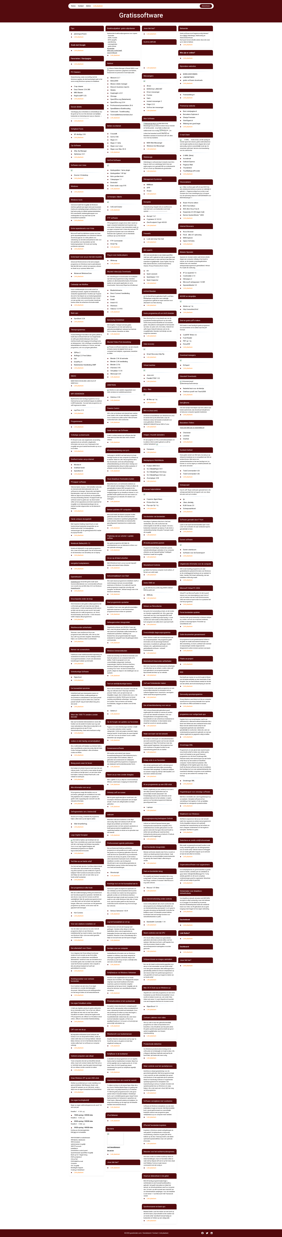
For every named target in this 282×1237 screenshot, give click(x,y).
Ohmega (113, 96)
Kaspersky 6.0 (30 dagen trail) (193, 212)
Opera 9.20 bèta (188, 241)
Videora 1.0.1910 (116, 309)
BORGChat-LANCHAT (154, 89)
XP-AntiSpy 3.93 (80, 134)
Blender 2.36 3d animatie (119, 358)
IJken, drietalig (188, 502)
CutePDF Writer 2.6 (190, 335)
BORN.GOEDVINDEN (190, 74)
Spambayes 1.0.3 (153, 277)
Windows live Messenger (156, 146)
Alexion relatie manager (118, 84)
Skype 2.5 (113, 140)
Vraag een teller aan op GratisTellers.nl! (192, 427)
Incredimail (187, 159)
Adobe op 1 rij (188, 306)
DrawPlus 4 (78, 362)
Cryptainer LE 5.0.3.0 (154, 219)
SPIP (148, 188)
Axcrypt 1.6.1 (151, 216)
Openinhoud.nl (75, 582)
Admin (88, 6)
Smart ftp (113, 244)
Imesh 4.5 (113, 303)
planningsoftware (80, 34)
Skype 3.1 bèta (115, 143)
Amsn (149, 86)
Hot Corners (78, 913)
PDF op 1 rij (187, 341)
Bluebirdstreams (116, 290)
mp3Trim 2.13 (79, 410)
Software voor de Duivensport (194, 553)
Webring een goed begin (191, 124)
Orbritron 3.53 (115, 397)
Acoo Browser (188, 232)
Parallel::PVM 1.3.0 (153, 378)
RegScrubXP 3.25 (80, 96)
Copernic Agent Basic (154, 499)
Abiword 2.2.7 (115, 78)
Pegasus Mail (188, 165)
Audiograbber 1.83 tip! (118, 173)
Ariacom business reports (119, 87)
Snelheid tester (79, 468)
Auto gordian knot (116, 176)
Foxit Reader (187, 338)
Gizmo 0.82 (114, 137)
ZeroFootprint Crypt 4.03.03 (157, 222)
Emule (112, 296)
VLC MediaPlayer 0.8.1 (155, 469)
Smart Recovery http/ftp (155, 354)
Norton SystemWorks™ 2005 (193, 215)
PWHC (185, 35)
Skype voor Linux (116, 146)
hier (74, 1132)
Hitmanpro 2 (187, 279)
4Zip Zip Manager (80, 151)
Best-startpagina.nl (190, 111)
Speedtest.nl (78, 471)
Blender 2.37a (115, 365)
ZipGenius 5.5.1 (79, 154)
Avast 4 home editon (190, 203)
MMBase (150, 185)
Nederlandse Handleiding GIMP (85, 365)
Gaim (148, 98)
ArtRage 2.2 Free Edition (82, 356)
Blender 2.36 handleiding (119, 362)
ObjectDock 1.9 (152, 1006)
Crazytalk (113, 134)
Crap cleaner (78, 86)
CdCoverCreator (116, 207)
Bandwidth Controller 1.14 (156, 922)
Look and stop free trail (155, 239)
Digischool (78, 677)
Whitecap (113, 260)
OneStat (186, 439)
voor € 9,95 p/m (112, 53)
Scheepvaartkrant (189, 509)
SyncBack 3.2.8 (79, 319)
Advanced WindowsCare (83, 273)
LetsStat (186, 436)
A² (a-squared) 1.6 (189, 273)
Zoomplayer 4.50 (153, 478)
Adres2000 (114, 81)
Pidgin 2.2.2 (151, 104)
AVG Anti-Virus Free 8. (191, 209)
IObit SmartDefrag (80, 824)
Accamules (110, 48)
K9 (148, 271)
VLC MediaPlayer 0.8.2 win (156, 475)
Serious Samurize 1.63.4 (119, 911)
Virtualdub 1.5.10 (116, 371)
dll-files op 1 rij (152, 399)
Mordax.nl (77, 465)
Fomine (149, 95)
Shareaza (113, 306)
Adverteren (206, 6)
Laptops (150, 807)
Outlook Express (189, 162)
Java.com (150, 375)
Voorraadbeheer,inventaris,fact (121, 115)
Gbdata (113, 90)
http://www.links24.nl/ (190, 309)
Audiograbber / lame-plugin (120, 170)
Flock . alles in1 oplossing (192, 235)
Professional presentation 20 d (121, 105)
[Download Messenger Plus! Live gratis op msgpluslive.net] (151, 123)
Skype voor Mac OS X (118, 149)
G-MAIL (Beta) (188, 155)
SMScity (150, 595)
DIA (75, 359)
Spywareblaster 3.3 (190, 285)
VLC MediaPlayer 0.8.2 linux (156, 472)
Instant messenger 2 (154, 101)
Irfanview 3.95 (115, 368)
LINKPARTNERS (188, 77)
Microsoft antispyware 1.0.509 (194, 282)
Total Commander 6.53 (191, 471)
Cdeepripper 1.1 (116, 179)
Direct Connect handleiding (120, 293)
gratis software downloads (193, 80)
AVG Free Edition (189, 206)
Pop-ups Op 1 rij (152, 505)
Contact (80, 6)
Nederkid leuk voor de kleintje (193, 388)
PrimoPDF (186, 344)
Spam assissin (152, 274)
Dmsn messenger (153, 92)
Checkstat (186, 433)
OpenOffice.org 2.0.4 (117, 102)
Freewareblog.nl (188, 95)
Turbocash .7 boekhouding (119, 112)
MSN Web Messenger (154, 143)
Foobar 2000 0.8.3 (153, 466)
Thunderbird (187, 168)
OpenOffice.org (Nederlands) (120, 99)
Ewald (112, 300)
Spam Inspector (152, 280)
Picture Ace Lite (152, 502)
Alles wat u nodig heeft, (114, 50)
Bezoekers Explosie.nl (191, 114)
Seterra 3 (113, 711)
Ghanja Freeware (189, 117)
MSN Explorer (188, 238)
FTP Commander (116, 241)
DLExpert (186, 365)
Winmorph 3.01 (115, 374)
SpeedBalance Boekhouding (120, 109)
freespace (150, 449)
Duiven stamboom (189, 550)
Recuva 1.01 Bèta (153, 888)
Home (73, 6)
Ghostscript (114, 872)
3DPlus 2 (77, 353)
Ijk (184, 499)
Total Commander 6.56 (191, 474)
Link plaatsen (98, 6)
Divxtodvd (113, 183)
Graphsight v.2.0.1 (116, 93)
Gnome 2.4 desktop (81, 175)
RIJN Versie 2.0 (188, 505)
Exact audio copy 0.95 (118, 186)
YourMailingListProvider (191, 171)
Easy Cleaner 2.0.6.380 (82, 89)
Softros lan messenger (155, 107)
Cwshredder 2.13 (189, 276)
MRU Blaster (78, 93)
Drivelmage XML (189, 781)
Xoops (149, 191)
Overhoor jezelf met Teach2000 (194, 392)
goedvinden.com (136, 1233)
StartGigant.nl (188, 121)
